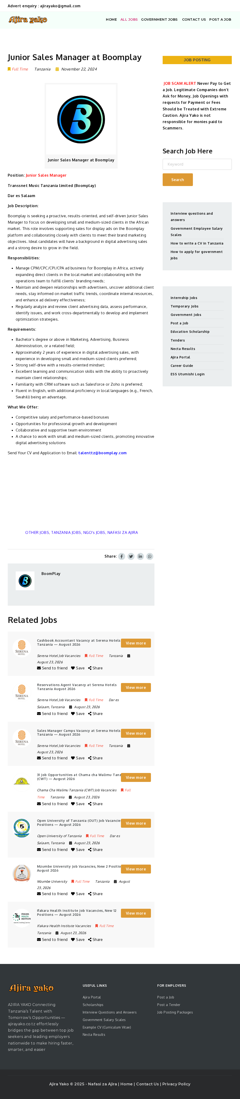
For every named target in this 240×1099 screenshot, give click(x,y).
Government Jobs (186, 315)
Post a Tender (168, 1005)
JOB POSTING (197, 60)
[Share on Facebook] (121, 556)
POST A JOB (220, 19)
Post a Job (179, 323)
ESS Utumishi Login (188, 374)
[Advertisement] (81, 493)
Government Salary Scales (104, 1020)
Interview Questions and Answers (110, 1012)
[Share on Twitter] (131, 556)
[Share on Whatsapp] (149, 556)
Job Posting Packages (175, 1012)
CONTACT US (193, 19)
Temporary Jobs (185, 306)
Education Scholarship (190, 332)
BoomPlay (51, 573)
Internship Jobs (184, 298)
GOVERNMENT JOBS (159, 19)
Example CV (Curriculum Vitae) (107, 1027)
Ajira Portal (180, 357)
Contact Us (148, 1084)
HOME (111, 19)
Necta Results (183, 349)
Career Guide (182, 366)
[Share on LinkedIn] (140, 556)
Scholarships (93, 1005)
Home (127, 1084)
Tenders (178, 340)
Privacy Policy (176, 1084)
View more (136, 643)
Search (177, 179)
